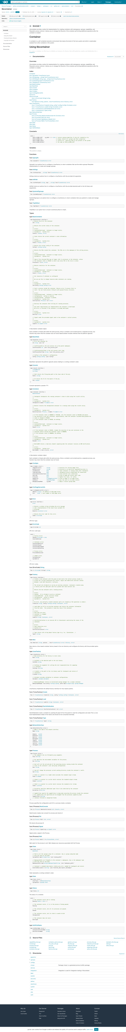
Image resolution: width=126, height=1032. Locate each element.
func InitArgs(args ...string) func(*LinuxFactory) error (44, 77)
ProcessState (50, 839)
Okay (96, 1029)
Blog (77, 1013)
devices (33, 968)
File (44, 790)
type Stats (32, 124)
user (32, 989)
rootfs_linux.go (91, 945)
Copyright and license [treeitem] (9, 40)
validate (40, 678)
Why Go (84, 2)
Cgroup (57, 683)
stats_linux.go (110, 945)
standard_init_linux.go (112, 942)
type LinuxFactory (34, 103)
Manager (81, 683)
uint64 (40, 734)
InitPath (35, 179)
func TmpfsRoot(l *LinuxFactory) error (40, 82)
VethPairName (51, 480)
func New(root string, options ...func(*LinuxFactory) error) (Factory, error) (52, 101)
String (42, 567)
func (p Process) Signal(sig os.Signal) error (43, 119)
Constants (32, 73)
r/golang (96, 1018)
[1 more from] (30, 962)
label (32, 973)
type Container (33, 89)
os (38, 323)
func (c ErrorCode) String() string (41, 98)
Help (40, 1018)
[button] (10, 16)
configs (40, 247)
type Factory (33, 100)
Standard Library (61, 1011)
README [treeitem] (5, 30)
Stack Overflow (42, 1016)
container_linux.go (34, 949)
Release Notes (79, 1018)
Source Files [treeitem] (6, 46)
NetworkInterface (38, 725)
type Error (32, 94)
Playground (41, 1011)
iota (54, 137)
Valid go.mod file (15, 16)
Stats (39, 273)
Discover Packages (6, 6)
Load (44, 699)
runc (72, 6)
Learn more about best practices (71, 16)
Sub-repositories (61, 1013)
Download (78, 1011)
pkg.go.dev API (61, 1018)
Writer (41, 511)
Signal (41, 323)
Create (45, 692)
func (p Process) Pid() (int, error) (41, 117)
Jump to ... (5, 26)
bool (48, 470)
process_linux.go (91, 942)
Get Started (42, 1008)
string (45, 172)
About (78, 1008)
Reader (39, 776)
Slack (95, 1016)
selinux (32, 981)
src (51, 6)
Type (44, 718)
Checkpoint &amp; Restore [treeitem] (10, 38)
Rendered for (110, 56)
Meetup (96, 1020)
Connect (97, 1008)
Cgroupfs (35, 158)
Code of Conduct (80, 1023)
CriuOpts (47, 402)
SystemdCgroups (38, 191)
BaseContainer (37, 216)
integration (34, 970)
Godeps (39, 6)
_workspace (45, 6)
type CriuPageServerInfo (36, 93)
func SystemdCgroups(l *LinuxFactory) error (41, 80)
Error (34, 499)
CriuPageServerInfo (52, 478)
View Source (121, 133)
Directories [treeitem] (6, 49)
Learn (92, 2)
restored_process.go (92, 943)
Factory (35, 574)
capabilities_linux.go (35, 942)
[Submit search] (78, 2)
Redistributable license (29, 16)
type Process (33, 114)
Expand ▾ (32, 52)
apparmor (33, 957)
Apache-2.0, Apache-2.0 (47, 12)
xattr (32, 995)
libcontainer (78, 6)
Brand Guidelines (80, 1020)
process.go (71, 949)
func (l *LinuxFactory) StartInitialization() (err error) (46, 108)
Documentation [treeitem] (7, 43)
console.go (32, 943)
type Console (33, 87)
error (49, 160)
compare (33, 6)
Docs (99, 2)
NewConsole (44, 806)
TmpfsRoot (36, 203)
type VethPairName (34, 128)
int (42, 262)
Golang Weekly (97, 1023)
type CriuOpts (33, 91)
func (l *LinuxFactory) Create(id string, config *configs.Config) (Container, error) (54, 105)
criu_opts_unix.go (53, 943)
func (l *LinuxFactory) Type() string (41, 110)
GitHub (96, 1013)
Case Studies (24, 1013)
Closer (36, 371)
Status (40, 233)
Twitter (96, 1011)
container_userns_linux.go (56, 942)
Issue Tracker (79, 1016)
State (39, 242)
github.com (57, 6)
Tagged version (44, 16)
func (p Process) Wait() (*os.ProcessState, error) (45, 121)
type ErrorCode (33, 96)
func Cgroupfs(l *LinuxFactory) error (39, 75)
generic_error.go (72, 942)
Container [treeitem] (6, 33)
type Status (32, 126)
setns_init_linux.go (92, 949)
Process (43, 300)
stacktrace (33, 984)
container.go (32, 947)
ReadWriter (37, 369)
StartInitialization (48, 706)
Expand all (121, 953)
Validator (46, 678)
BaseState (36, 337)
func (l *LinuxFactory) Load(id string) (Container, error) (47, 107)
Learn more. (89, 1029)
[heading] (6, 2)
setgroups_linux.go (92, 947)
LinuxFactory (43, 160)
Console (35, 365)
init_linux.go (71, 943)
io (33, 369)
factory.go (51, 947)
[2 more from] (30, 960)
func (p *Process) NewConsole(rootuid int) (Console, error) (48, 115)
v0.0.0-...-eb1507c (8, 12)
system (33, 986)
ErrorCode (39, 515)
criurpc (32, 965)
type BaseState (33, 86)
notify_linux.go (72, 947)
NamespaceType (52, 863)
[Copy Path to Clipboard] (82, 6)
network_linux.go (72, 945)
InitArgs (35, 169)
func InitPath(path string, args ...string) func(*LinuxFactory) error (47, 79)
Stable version (56, 16)
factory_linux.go (53, 949)
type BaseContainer (34, 84)
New (34, 639)
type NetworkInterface (35, 112)
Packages (108, 2)
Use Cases (23, 1011)
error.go (51, 945)
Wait (40, 836)
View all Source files (118, 938)
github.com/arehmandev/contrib (20, 6)
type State (32, 122)
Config (44, 247)
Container (36, 389)
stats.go (108, 943)
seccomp (33, 978)
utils (32, 992)
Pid (40, 816)
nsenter (33, 976)
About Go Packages (62, 1016)
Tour (40, 1013)
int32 (38, 493)
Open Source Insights (16, 21)
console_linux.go (34, 945)
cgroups (77, 683)
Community (118, 2)
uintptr (38, 380)
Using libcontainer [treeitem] (8, 35)
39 (59, 12)
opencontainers (65, 6)
